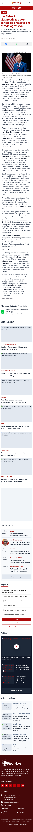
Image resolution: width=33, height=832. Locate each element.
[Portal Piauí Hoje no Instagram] (6, 785)
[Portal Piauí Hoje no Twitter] (10, 785)
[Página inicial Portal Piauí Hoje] (16, 3)
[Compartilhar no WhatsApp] (16, 44)
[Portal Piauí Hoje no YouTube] (14, 785)
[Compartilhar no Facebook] (6, 44)
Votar (16, 619)
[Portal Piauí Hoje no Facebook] (2, 785)
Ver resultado (16, 623)
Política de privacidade (12, 824)
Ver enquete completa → (16, 627)
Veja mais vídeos (16, 690)
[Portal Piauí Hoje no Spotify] (22, 785)
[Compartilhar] (27, 44)
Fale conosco (23, 824)
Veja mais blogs (16, 577)
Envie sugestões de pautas (14, 314)
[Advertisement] (16, 504)
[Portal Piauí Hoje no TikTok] (18, 785)
